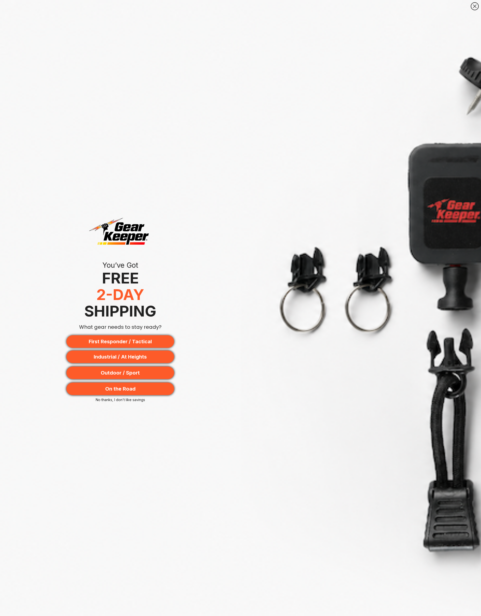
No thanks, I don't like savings (120, 400)
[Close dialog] (474, 6)
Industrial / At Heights (120, 357)
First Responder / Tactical (120, 342)
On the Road (120, 389)
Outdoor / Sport (120, 373)
